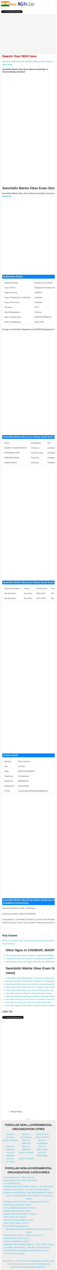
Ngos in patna (42, 1137)
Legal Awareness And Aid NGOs (19, 1208)
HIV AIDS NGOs (46, 1187)
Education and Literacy (19, 940)
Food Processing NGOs (16, 1226)
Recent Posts (16, 1112)
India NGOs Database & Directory (37, 1261)
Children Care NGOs (14, 1247)
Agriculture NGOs (13, 1190)
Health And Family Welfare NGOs (20, 1180)
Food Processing (37, 940)
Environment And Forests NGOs (20, 1187)
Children (5, 940)
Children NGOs (11, 1183)
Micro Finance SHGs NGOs (17, 1211)
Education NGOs (34, 1235)
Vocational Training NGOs (17, 1205)
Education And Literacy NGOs (19, 1177)
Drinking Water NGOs (15, 1202)
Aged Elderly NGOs (14, 1235)
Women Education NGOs (16, 1238)
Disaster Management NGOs (18, 1220)
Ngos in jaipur (26, 1152)
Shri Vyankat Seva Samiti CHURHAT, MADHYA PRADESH (30, 955)
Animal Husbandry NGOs (16, 1241)
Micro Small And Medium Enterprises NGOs (26, 1250)
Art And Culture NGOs (36, 1190)
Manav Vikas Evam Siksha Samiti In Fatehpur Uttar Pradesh (31, 987)
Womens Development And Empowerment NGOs (28, 1193)
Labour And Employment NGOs (19, 1214)
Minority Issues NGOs (38, 1247)
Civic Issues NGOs (44, 1244)
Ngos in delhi (42, 1134)
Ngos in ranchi (26, 1159)
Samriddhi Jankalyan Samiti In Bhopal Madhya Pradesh (29, 993)
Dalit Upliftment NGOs (15, 1223)
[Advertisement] (28, 32)
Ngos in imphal (10, 1140)
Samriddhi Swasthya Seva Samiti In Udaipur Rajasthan (29, 1002)
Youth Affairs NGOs (14, 1254)
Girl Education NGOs (14, 1217)
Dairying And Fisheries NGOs (18, 1244)
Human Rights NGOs (38, 1202)
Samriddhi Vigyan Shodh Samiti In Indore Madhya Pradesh (30, 1005)
